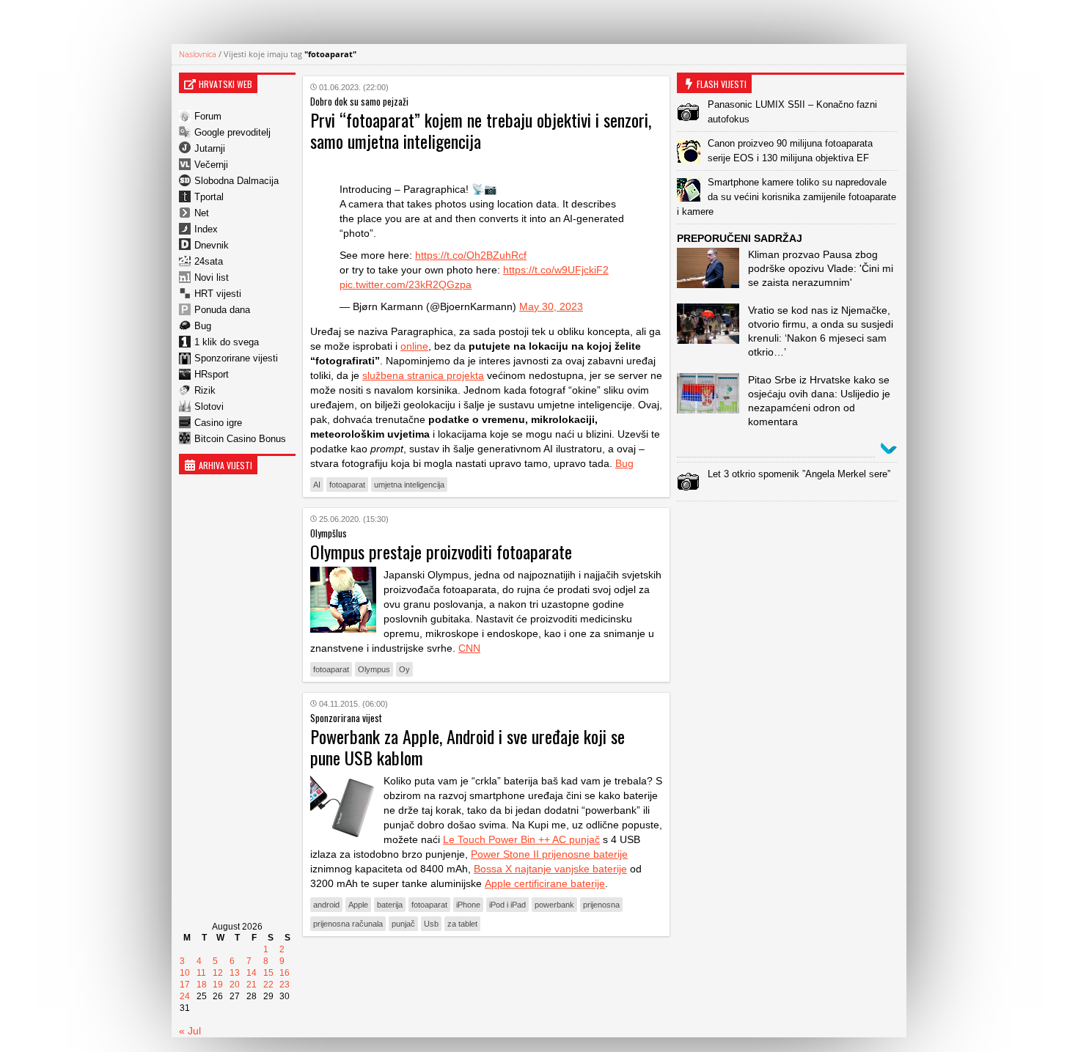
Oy (404, 669)
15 (268, 973)
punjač (403, 923)
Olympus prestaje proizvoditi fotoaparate (441, 551)
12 (218, 973)
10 (185, 973)
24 (185, 996)
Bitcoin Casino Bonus (240, 438)
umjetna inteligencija (409, 484)
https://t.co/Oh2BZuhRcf (471, 255)
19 (218, 984)
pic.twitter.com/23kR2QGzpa (406, 284)
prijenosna (601, 904)
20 (235, 984)
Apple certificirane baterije (545, 883)
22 (268, 984)
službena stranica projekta (423, 375)
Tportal (209, 196)
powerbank (554, 904)
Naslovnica (197, 53)
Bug (202, 325)
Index (206, 229)
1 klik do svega (226, 341)
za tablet (462, 923)
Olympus (374, 669)
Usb (431, 923)
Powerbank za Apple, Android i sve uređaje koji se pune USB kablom (467, 746)
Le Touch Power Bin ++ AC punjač (521, 839)
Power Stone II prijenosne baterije (549, 854)
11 (201, 973)
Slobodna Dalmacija (236, 180)
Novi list (211, 277)
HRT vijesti (217, 293)
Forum (207, 116)
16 (284, 973)
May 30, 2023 (551, 306)
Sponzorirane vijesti (236, 358)
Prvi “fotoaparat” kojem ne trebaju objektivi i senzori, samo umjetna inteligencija (480, 130)
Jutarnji (209, 148)
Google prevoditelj (232, 132)
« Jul (190, 1031)
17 (185, 984)
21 (251, 984)
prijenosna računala (348, 923)
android (326, 904)
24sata (208, 261)
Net (201, 212)
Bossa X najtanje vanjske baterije (550, 869)
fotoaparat (347, 484)
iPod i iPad (507, 904)
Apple (358, 904)
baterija (390, 904)
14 (251, 973)
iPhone (468, 904)
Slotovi (209, 406)
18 (202, 984)
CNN (469, 648)
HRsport (211, 374)
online (414, 346)
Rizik (205, 390)
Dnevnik (211, 245)
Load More (486, 970)
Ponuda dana (222, 309)
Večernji (211, 164)
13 (235, 973)
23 (284, 984)
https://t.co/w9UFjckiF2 (556, 270)
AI (316, 484)
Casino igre (218, 422)
